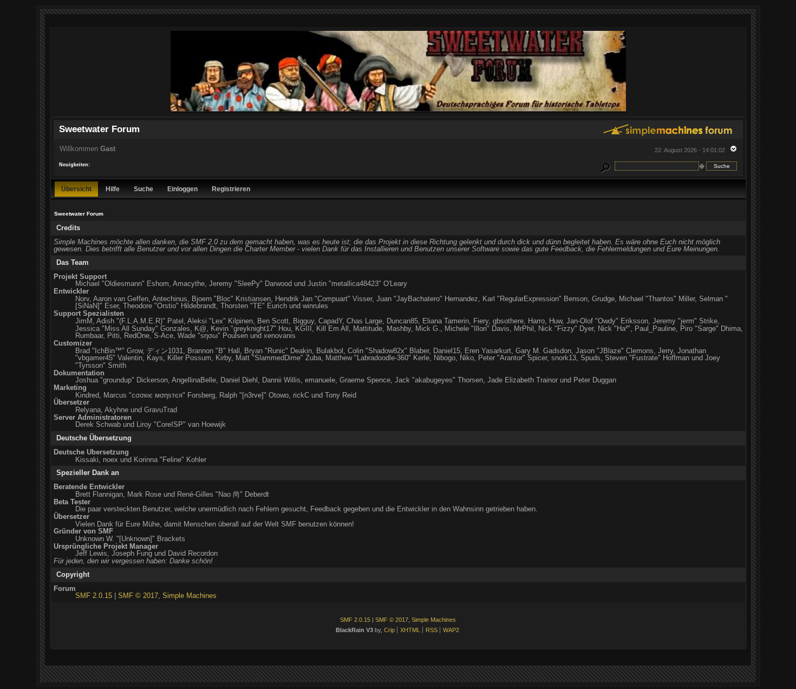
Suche (143, 188)
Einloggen (182, 188)
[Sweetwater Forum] (398, 111)
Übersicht (76, 188)
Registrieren (231, 188)
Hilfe (113, 188)
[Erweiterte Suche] (605, 166)
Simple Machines (189, 596)
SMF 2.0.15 (93, 596)
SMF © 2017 (138, 596)
